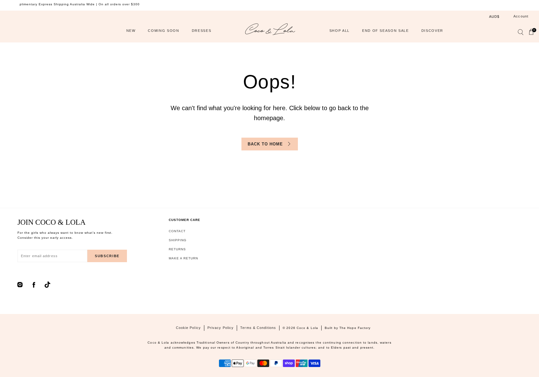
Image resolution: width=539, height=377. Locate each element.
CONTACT (177, 231)
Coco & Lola (307, 328)
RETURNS (177, 249)
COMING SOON (163, 30)
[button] (520, 33)
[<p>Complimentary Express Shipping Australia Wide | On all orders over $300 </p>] (268, 4)
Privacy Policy (220, 328)
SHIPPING (178, 240)
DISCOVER (432, 30)
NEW (131, 30)
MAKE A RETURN (183, 258)
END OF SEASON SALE (385, 30)
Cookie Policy (188, 328)
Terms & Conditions (258, 328)
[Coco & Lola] (270, 30)
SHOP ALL (339, 30)
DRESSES (201, 30)
